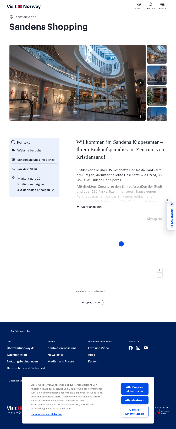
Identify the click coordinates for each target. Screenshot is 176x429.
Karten (92, 361)
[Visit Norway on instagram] (138, 348)
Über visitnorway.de (21, 348)
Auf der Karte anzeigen (33, 190)
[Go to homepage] (29, 6)
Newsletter (55, 354)
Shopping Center (91, 302)
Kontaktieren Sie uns (61, 348)
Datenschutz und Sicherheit (26, 368)
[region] (88, 400)
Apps (91, 354)
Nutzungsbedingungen (22, 361)
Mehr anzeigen (91, 206)
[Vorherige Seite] (15, 83)
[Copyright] (141, 116)
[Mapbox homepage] (154, 219)
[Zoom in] (159, 269)
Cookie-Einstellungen (134, 411)
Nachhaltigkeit (17, 354)
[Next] (140, 83)
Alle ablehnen (134, 400)
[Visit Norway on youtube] (146, 348)
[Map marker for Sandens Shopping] (121, 243)
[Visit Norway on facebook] (131, 348)
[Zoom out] (159, 274)
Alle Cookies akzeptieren (134, 389)
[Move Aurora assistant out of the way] (167, 200)
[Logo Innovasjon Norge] (162, 411)
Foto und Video (98, 348)
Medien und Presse (60, 361)
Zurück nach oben (21, 330)
